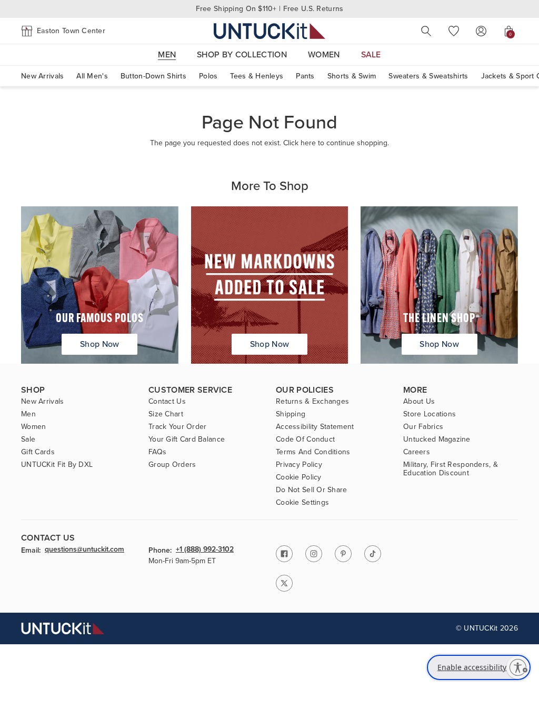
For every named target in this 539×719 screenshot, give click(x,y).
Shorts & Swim (351, 76)
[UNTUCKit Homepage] (269, 31)
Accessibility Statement (315, 427)
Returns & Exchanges (312, 401)
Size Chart (165, 414)
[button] (63, 31)
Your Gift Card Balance (186, 439)
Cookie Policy (299, 477)
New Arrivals (42, 76)
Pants (305, 76)
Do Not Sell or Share (311, 490)
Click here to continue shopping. (336, 142)
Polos (208, 76)
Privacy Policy (299, 465)
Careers (416, 452)
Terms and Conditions (313, 452)
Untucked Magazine (437, 439)
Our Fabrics (423, 427)
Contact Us (167, 401)
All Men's (92, 76)
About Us (419, 401)
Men (28, 414)
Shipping (290, 414)
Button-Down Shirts (153, 76)
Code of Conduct (305, 439)
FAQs (157, 452)
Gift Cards (38, 452)
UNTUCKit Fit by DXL (57, 465)
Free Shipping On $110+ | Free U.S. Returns (270, 8)
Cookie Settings (302, 502)
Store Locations (429, 414)
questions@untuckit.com (84, 550)
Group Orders (172, 465)
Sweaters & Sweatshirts (428, 76)
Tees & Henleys (256, 76)
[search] (426, 31)
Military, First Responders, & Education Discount (450, 469)
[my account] (481, 31)
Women (33, 427)
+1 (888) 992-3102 (205, 550)
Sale (28, 439)
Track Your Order (177, 427)
